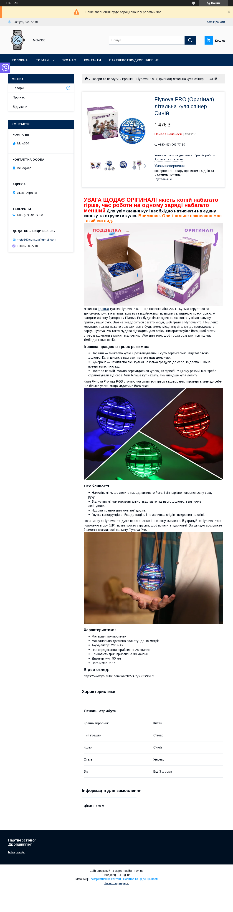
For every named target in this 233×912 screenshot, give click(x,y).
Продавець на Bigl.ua (116, 875)
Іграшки (127, 79)
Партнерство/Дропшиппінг (133, 60)
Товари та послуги (105, 79)
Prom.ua (138, 870)
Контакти (92, 60)
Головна (20, 60)
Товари (42, 60)
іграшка (103, 309)
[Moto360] (18, 48)
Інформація (16, 852)
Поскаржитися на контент (105, 879)
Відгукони (20, 106)
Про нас (68, 60)
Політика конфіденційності (140, 879)
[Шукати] (190, 40)
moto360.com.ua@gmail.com (36, 239)
